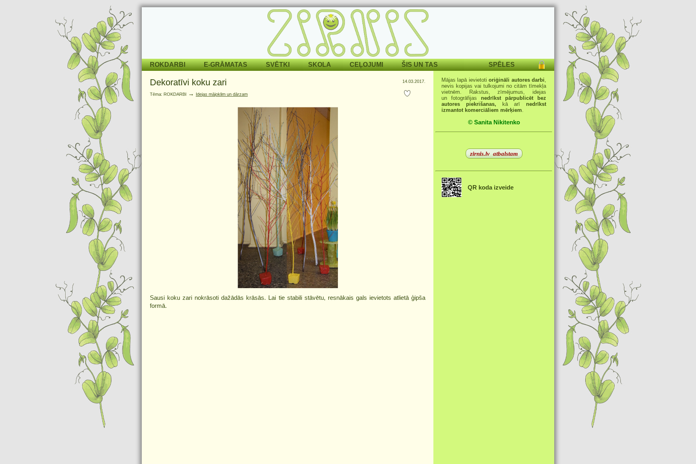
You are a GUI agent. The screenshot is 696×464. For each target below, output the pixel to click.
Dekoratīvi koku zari (188, 82)
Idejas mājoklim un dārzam (222, 94)
